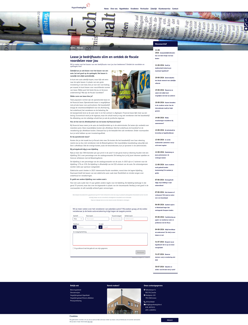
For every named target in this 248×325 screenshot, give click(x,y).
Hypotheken (124, 8)
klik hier (90, 321)
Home (106, 8)
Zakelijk (154, 8)
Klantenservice (164, 8)
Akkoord (170, 320)
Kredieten (135, 8)
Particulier (144, 8)
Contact (175, 8)
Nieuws (80, 47)
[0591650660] (246, 24)
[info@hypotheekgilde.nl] (246, 29)
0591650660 (150, 302)
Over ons (114, 8)
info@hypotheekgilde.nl (153, 305)
